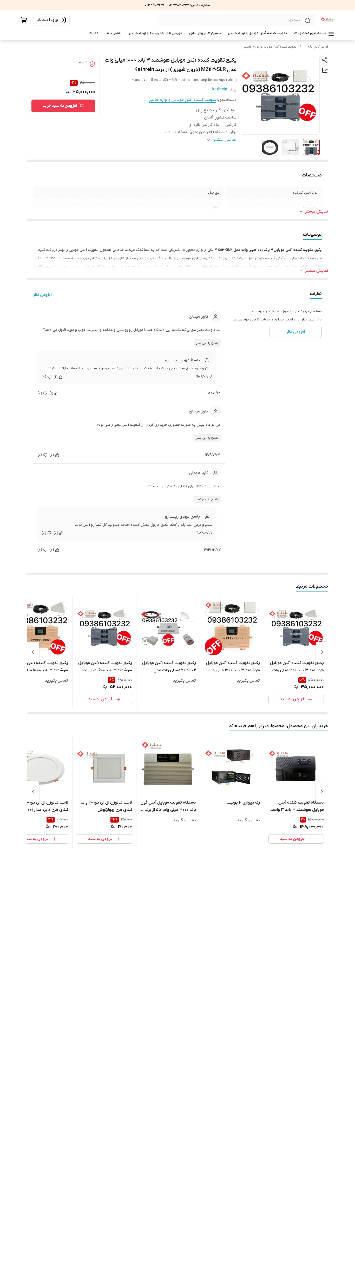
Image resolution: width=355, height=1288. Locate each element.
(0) (44, 376)
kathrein (219, 89)
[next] (33, 652)
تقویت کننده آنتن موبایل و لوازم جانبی (270, 47)
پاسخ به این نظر (207, 343)
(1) (55, 376)
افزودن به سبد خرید (59, 105)
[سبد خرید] (24, 20)
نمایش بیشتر (316, 211)
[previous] (322, 652)
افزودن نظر (42, 294)
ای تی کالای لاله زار (316, 47)
